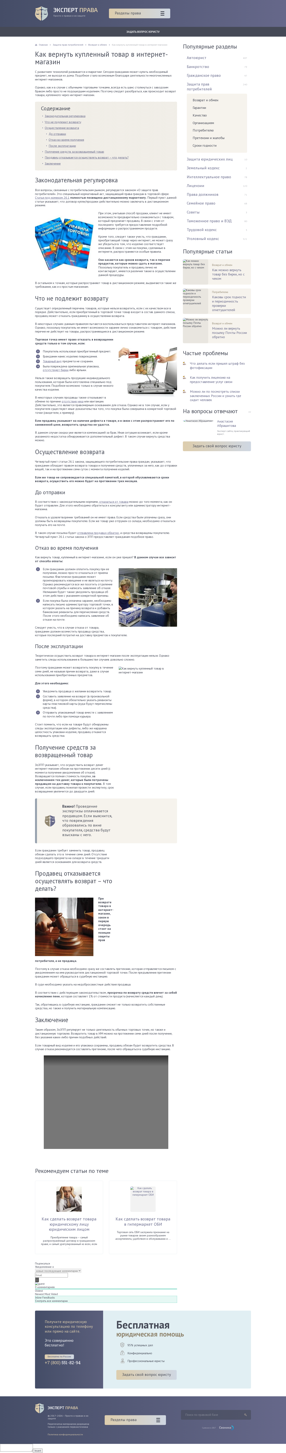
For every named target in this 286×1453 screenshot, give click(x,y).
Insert (37, 1450)
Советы (193, 212)
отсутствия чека (72, 401)
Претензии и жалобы (209, 138)
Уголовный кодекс (203, 238)
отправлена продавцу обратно (98, 533)
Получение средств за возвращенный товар (74, 152)
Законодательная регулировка (65, 116)
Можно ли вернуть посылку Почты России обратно (229, 332)
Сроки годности (205, 145)
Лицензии (195, 185)
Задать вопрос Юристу (143, 31)
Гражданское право (204, 75)
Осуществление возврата (62, 128)
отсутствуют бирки (55, 370)
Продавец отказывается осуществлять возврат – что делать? (87, 157)
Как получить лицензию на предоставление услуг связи (211, 379)
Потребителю (203, 130)
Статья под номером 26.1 (52, 197)
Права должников (202, 194)
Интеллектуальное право (209, 176)
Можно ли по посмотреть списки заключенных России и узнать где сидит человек (215, 395)
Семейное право (201, 203)
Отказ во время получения (66, 140)
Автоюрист (196, 57)
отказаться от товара (113, 502)
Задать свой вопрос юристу (217, 445)
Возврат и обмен (205, 100)
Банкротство (198, 66)
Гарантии (199, 107)
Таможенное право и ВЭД (209, 220)
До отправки (57, 134)
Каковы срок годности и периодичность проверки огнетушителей (229, 303)
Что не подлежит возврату (63, 122)
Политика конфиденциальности (65, 1434)
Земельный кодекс (203, 167)
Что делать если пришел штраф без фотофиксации (217, 365)
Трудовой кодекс (202, 229)
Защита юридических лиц (210, 159)
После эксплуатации (62, 146)
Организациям (203, 123)
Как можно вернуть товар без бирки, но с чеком (228, 274)
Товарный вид (52, 361)
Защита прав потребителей (199, 86)
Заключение (53, 163)
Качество (200, 115)
